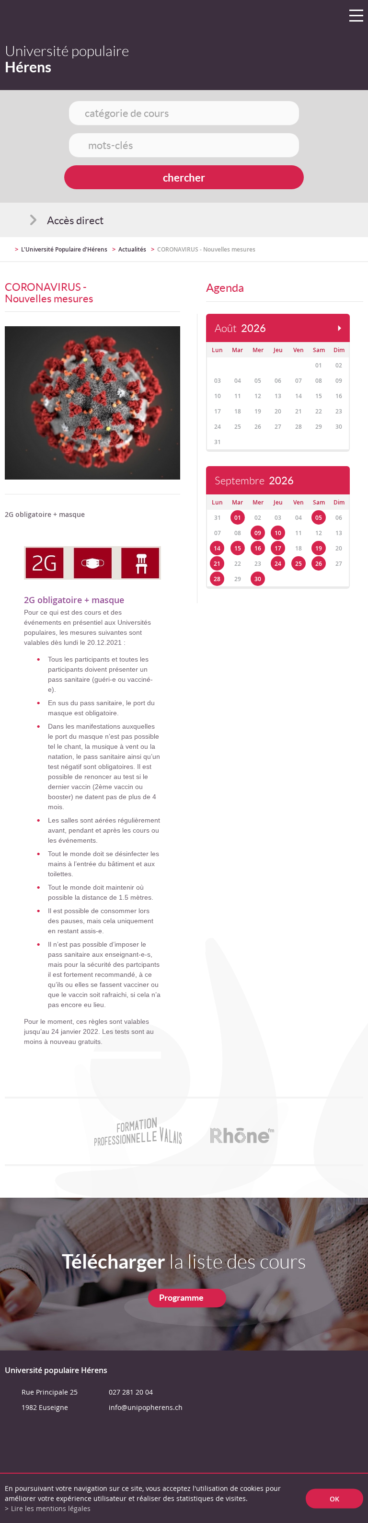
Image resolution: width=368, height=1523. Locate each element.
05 (318, 518)
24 (278, 564)
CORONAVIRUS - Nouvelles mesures (206, 249)
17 (278, 548)
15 (237, 548)
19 (318, 548)
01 (237, 518)
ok (334, 1498)
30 (257, 579)
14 (217, 548)
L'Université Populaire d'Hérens (64, 249)
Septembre (254, 481)
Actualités (132, 249)
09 (257, 533)
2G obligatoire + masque (74, 600)
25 (298, 564)
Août (240, 328)
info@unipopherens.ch (146, 1407)
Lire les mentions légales (51, 1508)
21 (217, 564)
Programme (181, 1298)
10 (278, 533)
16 (257, 548)
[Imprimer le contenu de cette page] (307, 253)
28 (217, 579)
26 (318, 564)
